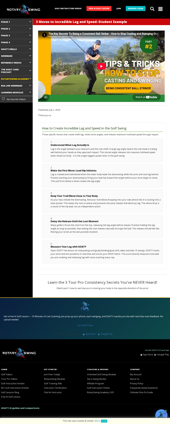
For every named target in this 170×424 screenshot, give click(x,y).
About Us (134, 378)
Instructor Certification (55, 387)
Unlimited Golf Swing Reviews (101, 374)
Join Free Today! (52, 374)
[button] (160, 8)
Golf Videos (6, 374)
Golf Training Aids (53, 383)
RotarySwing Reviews (54, 378)
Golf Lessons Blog (10, 392)
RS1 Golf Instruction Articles (15, 387)
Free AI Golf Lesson (99, 8)
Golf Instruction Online (98, 387)
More (97, 420)
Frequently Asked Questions (144, 387)
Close (104, 421)
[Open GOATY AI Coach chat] (161, 415)
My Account (136, 374)
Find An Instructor (53, 392)
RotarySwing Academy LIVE (100, 392)
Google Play (106, 333)
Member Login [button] (135, 8)
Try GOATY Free (85, 325)
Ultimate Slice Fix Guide (141, 392)
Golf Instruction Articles (13, 383)
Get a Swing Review (96, 378)
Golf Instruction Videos (68, 8)
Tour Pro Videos (9, 378)
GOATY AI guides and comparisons (20, 408)
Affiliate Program (95, 383)
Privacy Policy (136, 383)
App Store (90, 333)
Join (118, 8)
